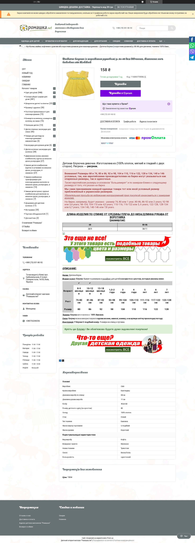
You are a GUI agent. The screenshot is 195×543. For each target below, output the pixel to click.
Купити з (116, 93)
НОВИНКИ (128, 41)
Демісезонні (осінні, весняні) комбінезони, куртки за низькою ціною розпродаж (38, 158)
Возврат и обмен (29, 230)
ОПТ (24, 69)
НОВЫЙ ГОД (27, 73)
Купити (120, 84)
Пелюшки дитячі (32, 125)
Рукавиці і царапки (32, 108)
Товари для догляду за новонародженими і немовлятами (34, 138)
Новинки (62, 519)
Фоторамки (30, 210)
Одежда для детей (30, 41)
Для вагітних (30, 218)
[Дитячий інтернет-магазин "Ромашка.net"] (35, 28)
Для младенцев (80, 41)
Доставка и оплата (146, 41)
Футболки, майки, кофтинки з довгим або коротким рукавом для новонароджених (62, 46)
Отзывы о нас (25, 516)
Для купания (100, 41)
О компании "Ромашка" (32, 223)
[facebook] (60, 361)
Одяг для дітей (31, 93)
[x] (63, 361)
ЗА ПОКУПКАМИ (125, 7)
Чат (186, 536)
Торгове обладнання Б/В (35, 214)
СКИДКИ (116, 41)
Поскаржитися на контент (103, 540)
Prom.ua (110, 538)
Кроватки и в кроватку (56, 41)
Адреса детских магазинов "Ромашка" (34, 523)
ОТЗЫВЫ (26, 227)
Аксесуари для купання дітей (37, 145)
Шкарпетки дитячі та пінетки (37, 103)
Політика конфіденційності (124, 540)
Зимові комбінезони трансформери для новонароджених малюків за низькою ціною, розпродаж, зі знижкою (37, 182)
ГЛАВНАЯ (26, 85)
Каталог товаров (29, 88)
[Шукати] (172, 28)
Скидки (62, 516)
